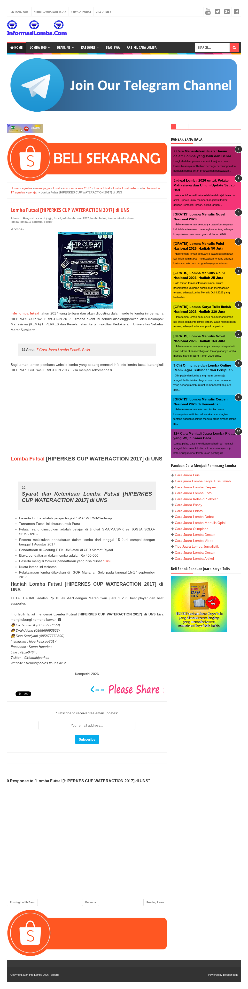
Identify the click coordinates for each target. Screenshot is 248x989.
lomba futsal (98, 218)
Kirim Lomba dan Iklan (50, 11)
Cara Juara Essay (188, 505)
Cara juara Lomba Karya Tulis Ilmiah (203, 481)
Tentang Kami (19, 11)
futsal (57, 218)
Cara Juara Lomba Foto (193, 493)
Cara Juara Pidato (189, 511)
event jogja (45, 218)
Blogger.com (230, 974)
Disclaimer (103, 11)
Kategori (88, 47)
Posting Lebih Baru (22, 902)
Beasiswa (113, 47)
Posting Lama (155, 902)
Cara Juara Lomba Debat (194, 517)
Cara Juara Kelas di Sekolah (196, 499)
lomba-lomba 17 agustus (26, 221)
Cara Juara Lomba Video (194, 541)
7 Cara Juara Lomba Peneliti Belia (63, 350)
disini (106, 561)
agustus (31, 218)
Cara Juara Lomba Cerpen (195, 487)
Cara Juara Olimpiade (192, 529)
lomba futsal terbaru (121, 218)
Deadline (63, 47)
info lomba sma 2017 (75, 218)
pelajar (48, 221)
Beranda (90, 902)
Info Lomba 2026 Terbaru (44, 974)
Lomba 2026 (38, 47)
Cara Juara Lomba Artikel (194, 558)
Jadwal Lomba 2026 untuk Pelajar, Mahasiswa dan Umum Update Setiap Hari (204, 185)
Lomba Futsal (28, 459)
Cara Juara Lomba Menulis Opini (200, 523)
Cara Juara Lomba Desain (195, 535)
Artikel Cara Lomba (141, 47)
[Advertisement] (87, 417)
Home (18, 47)
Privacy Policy (81, 11)
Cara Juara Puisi (187, 475)
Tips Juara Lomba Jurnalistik (197, 546)
